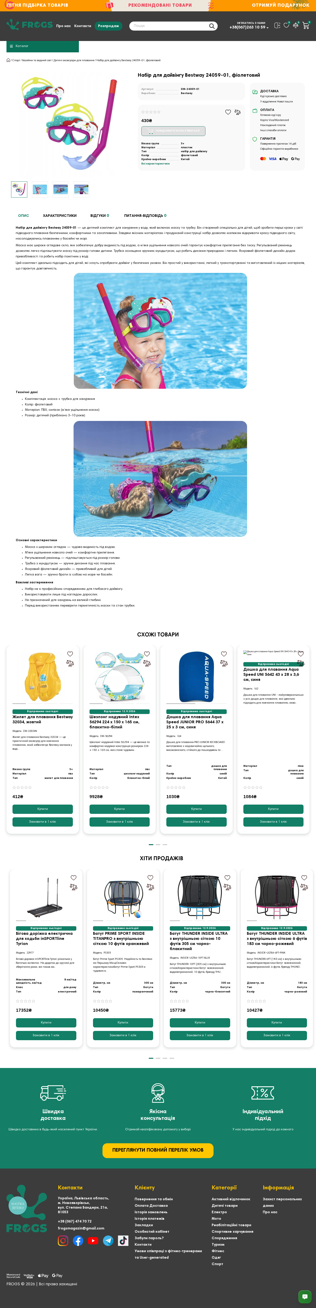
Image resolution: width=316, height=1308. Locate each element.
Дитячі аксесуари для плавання (74, 60)
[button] (7, 743)
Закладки (144, 1225)
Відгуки (99, 216)
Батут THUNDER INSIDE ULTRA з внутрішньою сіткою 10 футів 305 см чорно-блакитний (199, 941)
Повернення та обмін (154, 1199)
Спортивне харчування (232, 1232)
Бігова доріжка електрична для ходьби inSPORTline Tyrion (44, 939)
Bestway (186, 93)
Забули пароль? (149, 1238)
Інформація (278, 1188)
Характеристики (60, 216)
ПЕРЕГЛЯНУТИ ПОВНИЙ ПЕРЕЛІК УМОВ (158, 1150)
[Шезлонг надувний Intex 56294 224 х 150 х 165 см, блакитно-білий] (120, 677)
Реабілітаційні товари (231, 1225)
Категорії (224, 1188)
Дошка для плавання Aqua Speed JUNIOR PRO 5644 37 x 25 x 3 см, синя (194, 722)
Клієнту (145, 1188)
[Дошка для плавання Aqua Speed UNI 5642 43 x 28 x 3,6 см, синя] (273, 653)
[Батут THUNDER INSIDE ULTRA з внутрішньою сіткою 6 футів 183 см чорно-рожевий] (277, 897)
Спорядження (224, 1238)
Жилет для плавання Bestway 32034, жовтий (42, 719)
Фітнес (218, 1251)
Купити (42, 809)
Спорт (16, 60)
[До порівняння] (238, 112)
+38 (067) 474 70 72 (75, 1221)
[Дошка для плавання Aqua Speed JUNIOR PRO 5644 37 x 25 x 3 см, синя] (196, 677)
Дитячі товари (225, 1206)
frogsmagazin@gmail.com (81, 1228)
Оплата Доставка (151, 1206)
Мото (216, 1219)
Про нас (63, 26)
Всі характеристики (155, 163)
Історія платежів (149, 1219)
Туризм (218, 1245)
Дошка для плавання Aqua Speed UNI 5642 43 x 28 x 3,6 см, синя (271, 675)
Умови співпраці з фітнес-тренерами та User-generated (168, 1254)
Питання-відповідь (145, 216)
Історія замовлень (151, 1212)
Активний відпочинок (231, 1199)
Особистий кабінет (152, 1232)
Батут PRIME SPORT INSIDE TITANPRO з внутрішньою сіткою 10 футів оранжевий (121, 939)
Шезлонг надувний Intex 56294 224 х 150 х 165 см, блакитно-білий (114, 722)
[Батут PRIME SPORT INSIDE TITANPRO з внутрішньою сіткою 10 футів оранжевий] (123, 897)
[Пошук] (212, 26)
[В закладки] (228, 112)
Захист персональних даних (282, 1202)
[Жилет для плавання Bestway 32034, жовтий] (42, 677)
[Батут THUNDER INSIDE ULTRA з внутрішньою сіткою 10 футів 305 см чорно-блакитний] (200, 897)
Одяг (216, 1258)
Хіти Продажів (161, 859)
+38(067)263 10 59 (247, 27)
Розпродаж (108, 26)
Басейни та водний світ (37, 60)
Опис (23, 216)
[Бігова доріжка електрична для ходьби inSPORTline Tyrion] (46, 897)
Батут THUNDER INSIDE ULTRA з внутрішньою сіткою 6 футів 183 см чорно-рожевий (277, 939)
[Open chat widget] (304, 1296)
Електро (219, 1212)
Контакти (82, 26)
